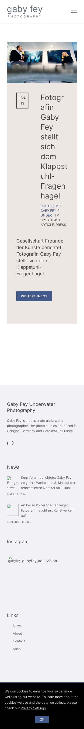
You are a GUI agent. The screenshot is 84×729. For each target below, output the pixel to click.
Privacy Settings (33, 708)
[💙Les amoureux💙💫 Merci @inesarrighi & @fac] (42, 592)
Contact (19, 641)
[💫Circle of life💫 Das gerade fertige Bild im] (42, 579)
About (17, 633)
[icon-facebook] (8, 443)
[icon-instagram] (14, 443)
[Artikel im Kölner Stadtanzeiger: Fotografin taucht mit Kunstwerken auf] (13, 510)
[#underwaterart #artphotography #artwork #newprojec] (42, 585)
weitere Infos (34, 296)
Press (61, 225)
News (17, 626)
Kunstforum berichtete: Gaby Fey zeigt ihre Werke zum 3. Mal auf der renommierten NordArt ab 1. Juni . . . (48, 482)
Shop (17, 649)
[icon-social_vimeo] (19, 443)
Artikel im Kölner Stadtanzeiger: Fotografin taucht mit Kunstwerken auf (47, 510)
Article (47, 225)
